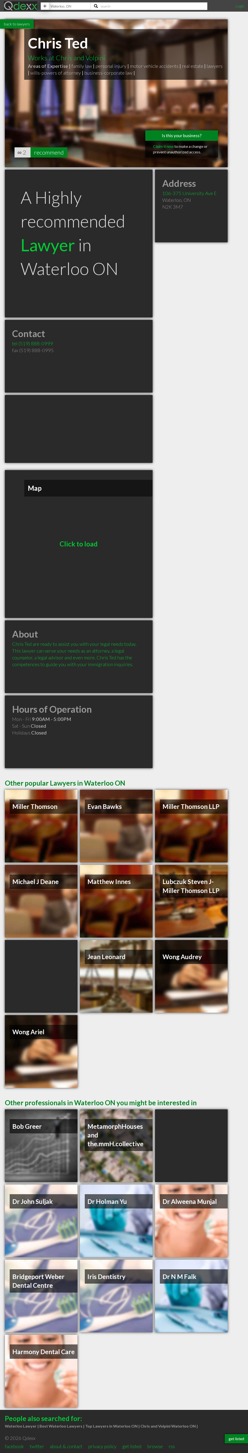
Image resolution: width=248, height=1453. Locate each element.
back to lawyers (17, 24)
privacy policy (102, 1446)
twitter (37, 1446)
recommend (49, 152)
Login (239, 6)
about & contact (66, 1446)
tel (32, 343)
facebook (14, 1446)
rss (172, 1446)
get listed (131, 1446)
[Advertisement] (79, 429)
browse (155, 1446)
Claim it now (163, 146)
